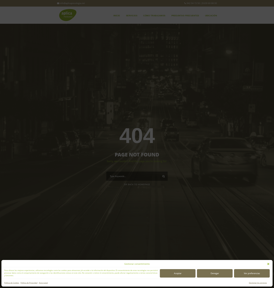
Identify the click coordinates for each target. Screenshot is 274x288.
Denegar (215, 273)
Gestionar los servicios (258, 283)
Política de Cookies (11, 283)
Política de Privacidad (29, 283)
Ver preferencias (252, 273)
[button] (268, 264)
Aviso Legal (43, 283)
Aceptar (178, 273)
